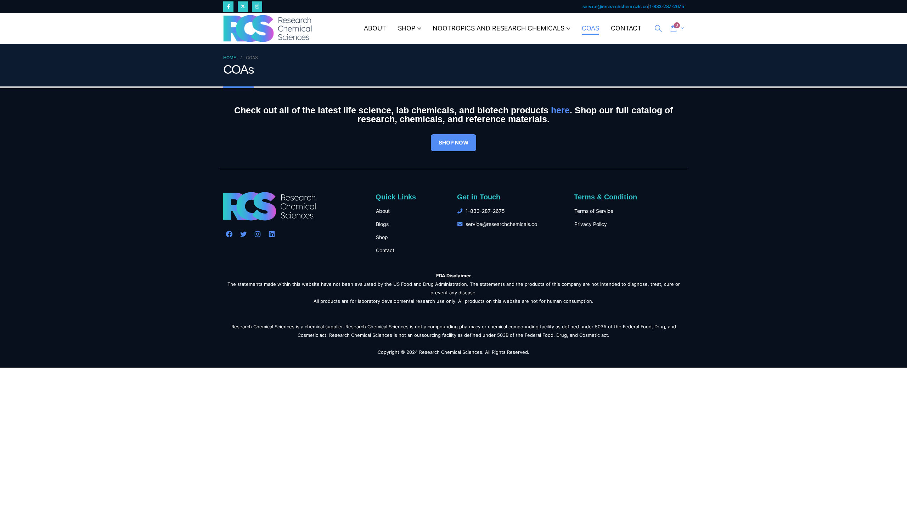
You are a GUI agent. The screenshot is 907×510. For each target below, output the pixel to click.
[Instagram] (257, 6)
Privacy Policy (590, 224)
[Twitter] (243, 6)
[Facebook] (228, 6)
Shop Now (454, 142)
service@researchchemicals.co (615, 6)
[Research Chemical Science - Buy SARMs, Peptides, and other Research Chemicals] (267, 28)
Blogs (382, 224)
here (560, 110)
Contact (626, 28)
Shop (406, 28)
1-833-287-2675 (666, 6)
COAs (590, 28)
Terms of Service (593, 211)
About (375, 28)
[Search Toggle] (658, 28)
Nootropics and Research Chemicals (498, 28)
